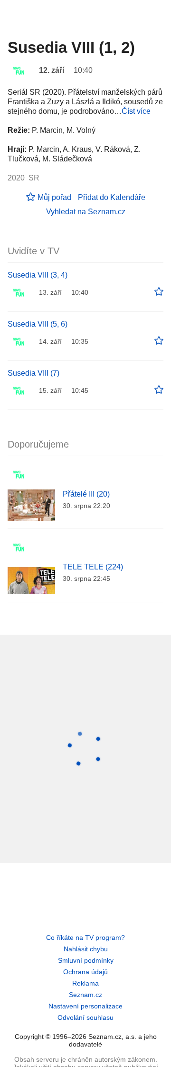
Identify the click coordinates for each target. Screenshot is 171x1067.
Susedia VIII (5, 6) (37, 324)
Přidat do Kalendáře (111, 197)
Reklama (85, 983)
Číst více (136, 111)
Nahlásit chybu (86, 949)
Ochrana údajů (85, 972)
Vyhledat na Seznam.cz (85, 212)
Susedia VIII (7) (33, 373)
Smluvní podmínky (86, 960)
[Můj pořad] (158, 292)
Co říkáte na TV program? (85, 937)
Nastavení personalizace (85, 1006)
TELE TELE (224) (93, 567)
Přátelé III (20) (86, 494)
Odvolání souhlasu (85, 1017)
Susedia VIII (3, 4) (37, 275)
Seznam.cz (85, 994)
